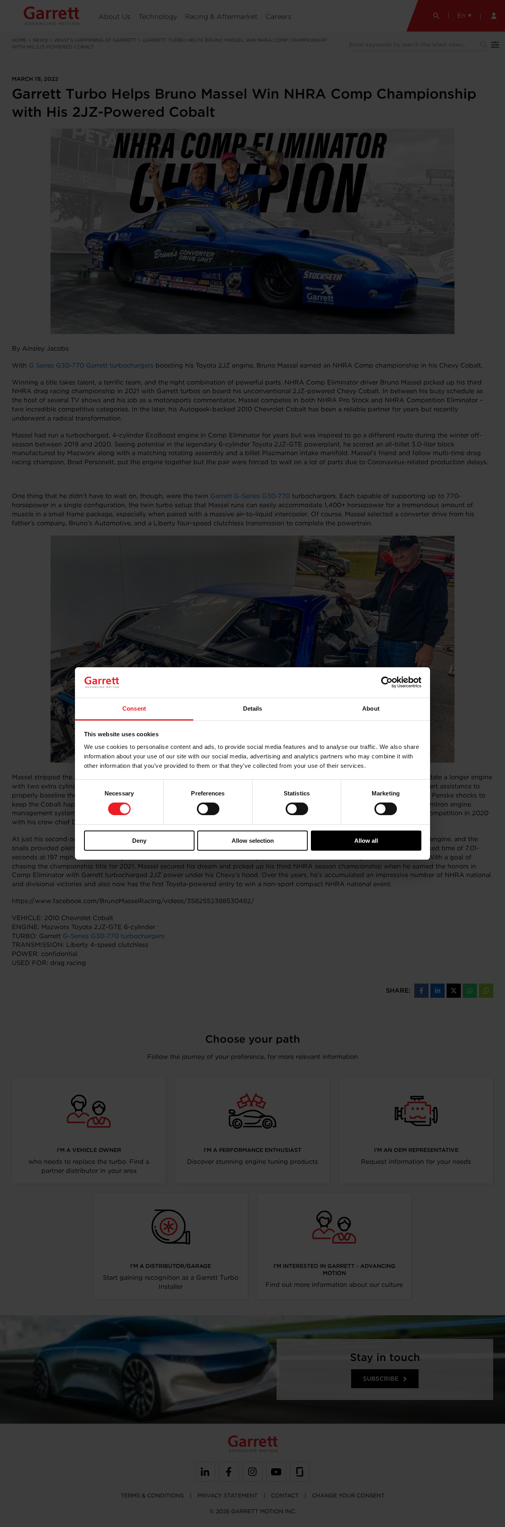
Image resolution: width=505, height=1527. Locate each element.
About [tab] (371, 708)
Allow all (366, 840)
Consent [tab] (134, 708)
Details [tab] (252, 708)
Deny (139, 840)
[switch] (208, 809)
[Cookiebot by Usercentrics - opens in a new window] (386, 682)
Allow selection (253, 840)
